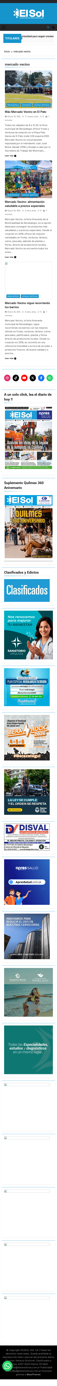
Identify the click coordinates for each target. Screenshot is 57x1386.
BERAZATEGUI (13, 105)
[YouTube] (24, 378)
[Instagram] (7, 378)
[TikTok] (16, 378)
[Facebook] (41, 378)
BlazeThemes (33, 1374)
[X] (33, 378)
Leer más (9, 155)
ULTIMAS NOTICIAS (42, 105)
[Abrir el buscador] (48, 27)
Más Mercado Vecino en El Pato (25, 112)
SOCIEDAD (26, 105)
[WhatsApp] (50, 378)
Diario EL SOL (14, 116)
